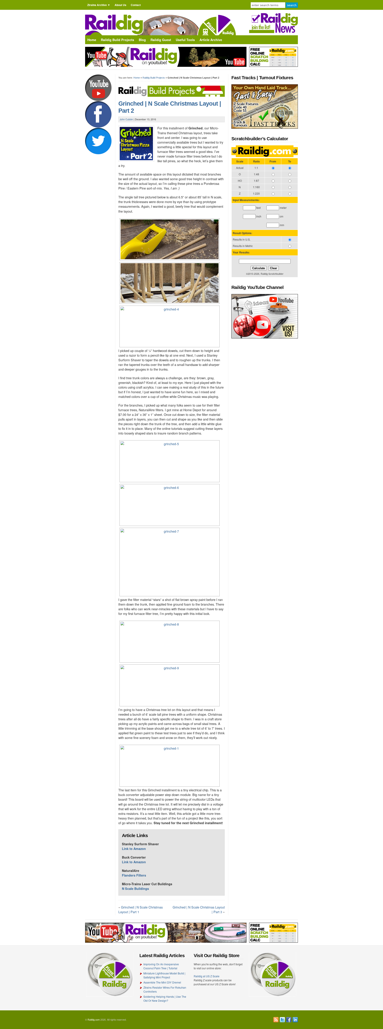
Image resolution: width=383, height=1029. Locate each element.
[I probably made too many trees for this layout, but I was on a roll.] (169, 283)
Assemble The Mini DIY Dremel (162, 982)
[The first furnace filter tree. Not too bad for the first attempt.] (169, 562)
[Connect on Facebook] (288, 1019)
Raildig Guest (160, 40)
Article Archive (210, 40)
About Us (120, 5)
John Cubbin (126, 119)
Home (91, 40)
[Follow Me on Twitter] (282, 1019)
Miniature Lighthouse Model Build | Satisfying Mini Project (164, 975)
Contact (136, 5)
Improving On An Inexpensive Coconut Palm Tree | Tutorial (161, 966)
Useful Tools (185, 40)
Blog (142, 40)
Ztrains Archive (97, 5)
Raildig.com (94, 1019)
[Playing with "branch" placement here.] (169, 505)
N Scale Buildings (135, 888)
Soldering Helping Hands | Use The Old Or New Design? (164, 998)
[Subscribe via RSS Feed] (276, 1019)
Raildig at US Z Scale (206, 976)
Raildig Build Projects (117, 40)
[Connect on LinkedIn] (295, 1019)
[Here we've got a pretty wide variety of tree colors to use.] (169, 326)
